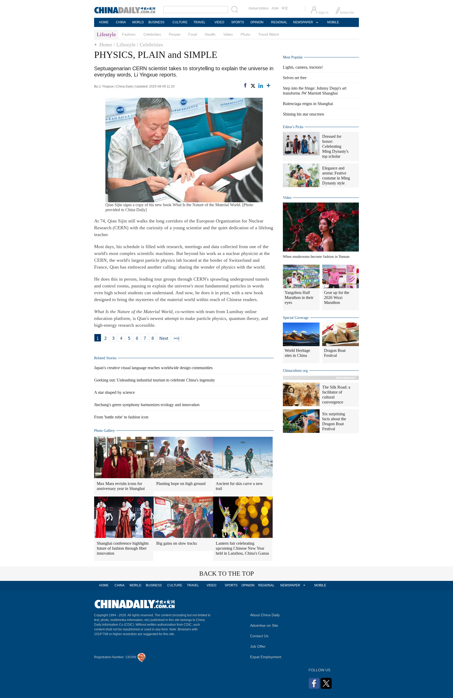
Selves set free (294, 77)
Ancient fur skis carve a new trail (239, 486)
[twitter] (252, 85)
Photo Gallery (104, 431)
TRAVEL (199, 22)
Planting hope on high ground (181, 483)
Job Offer (258, 646)
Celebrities (152, 34)
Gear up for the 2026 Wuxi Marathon (336, 297)
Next (163, 338)
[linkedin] (260, 85)
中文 (285, 8)
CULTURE (179, 22)
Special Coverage (296, 318)
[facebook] (245, 85)
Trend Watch (268, 34)
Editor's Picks (293, 127)
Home (105, 44)
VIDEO (219, 22)
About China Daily (265, 615)
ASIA (275, 8)
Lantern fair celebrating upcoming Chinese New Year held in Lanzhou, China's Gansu (242, 548)
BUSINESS (156, 22)
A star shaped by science (114, 392)
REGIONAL (279, 22)
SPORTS (237, 22)
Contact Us (259, 636)
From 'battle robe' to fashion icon (121, 417)
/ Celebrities (150, 44)
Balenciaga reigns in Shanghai (308, 103)
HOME (104, 22)
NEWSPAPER (302, 22)
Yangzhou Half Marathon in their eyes (299, 297)
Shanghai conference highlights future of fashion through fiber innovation (123, 548)
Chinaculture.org (295, 371)
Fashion (129, 34)
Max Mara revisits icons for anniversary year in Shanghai (121, 486)
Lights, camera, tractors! (303, 67)
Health (210, 34)
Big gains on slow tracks (176, 543)
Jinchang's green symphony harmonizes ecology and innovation (146, 404)
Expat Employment (265, 657)
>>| (176, 338)
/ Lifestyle (125, 44)
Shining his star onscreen (303, 114)
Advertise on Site (264, 625)
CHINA (121, 22)
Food (192, 34)
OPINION (256, 22)
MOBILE (333, 22)
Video (228, 34)
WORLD (138, 22)
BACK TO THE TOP (226, 573)
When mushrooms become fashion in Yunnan (316, 257)
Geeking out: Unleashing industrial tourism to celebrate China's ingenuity (154, 380)
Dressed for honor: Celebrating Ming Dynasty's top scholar (335, 146)
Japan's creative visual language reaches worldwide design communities (153, 368)
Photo (245, 34)
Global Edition (259, 8)
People (174, 34)
